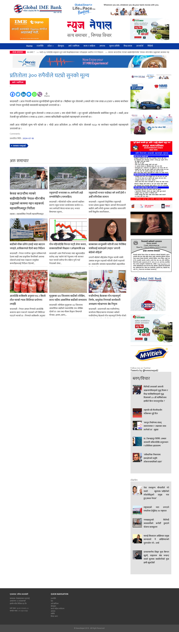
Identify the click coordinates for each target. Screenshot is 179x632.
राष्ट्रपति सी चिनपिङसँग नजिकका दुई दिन (153, 412)
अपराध (102, 46)
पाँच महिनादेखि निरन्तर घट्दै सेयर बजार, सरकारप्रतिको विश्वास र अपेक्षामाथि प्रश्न (67, 246)
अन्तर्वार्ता (139, 46)
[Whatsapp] (34, 93)
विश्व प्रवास (128, 46)
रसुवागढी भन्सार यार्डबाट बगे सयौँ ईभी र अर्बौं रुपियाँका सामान (107, 195)
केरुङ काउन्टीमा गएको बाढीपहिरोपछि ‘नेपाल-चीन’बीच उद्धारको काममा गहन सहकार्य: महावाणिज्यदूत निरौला (116, 52)
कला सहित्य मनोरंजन (57, 608)
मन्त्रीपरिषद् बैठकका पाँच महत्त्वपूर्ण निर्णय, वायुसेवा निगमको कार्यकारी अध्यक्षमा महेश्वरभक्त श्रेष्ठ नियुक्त (104, 300)
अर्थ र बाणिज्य (73, 46)
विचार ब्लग (54, 616)
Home (29, 46)
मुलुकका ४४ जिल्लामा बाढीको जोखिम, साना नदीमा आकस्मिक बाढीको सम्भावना (68, 298)
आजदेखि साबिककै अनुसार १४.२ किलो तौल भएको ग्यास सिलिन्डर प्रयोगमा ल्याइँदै (28, 300)
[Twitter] (18, 93)
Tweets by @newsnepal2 (144, 370)
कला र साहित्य (89, 46)
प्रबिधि (53, 613)
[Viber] (39, 93)
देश (52, 600)
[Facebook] (12, 93)
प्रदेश (50, 46)
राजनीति (40, 46)
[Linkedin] (23, 93)
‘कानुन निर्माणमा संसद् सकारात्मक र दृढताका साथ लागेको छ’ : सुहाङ (155, 426)
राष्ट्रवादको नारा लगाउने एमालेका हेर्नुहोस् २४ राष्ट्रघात (156, 509)
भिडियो (150, 46)
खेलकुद (61, 46)
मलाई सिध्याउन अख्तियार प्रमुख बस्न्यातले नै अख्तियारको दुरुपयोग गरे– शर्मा (156, 539)
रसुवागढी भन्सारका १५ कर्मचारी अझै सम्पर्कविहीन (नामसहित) (66, 195)
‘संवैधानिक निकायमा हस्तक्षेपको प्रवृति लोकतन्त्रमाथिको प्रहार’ (153, 458)
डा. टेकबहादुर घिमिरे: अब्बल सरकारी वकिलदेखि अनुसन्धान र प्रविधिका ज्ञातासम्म (156, 442)
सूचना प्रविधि (114, 46)
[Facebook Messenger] (28, 93)
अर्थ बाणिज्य (54, 603)
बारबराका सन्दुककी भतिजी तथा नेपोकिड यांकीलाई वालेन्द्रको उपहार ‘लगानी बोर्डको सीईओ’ (107, 248)
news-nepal (19, 145)
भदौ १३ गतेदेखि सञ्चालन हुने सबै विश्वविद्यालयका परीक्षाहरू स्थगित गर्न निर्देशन (35, 52)
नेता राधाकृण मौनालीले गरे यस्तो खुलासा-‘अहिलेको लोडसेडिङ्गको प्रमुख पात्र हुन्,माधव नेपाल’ (156, 493)
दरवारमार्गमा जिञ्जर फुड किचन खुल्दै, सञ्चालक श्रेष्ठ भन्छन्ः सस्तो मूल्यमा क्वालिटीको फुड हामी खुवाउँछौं (156, 557)
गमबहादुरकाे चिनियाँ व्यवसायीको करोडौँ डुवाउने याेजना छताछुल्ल (156, 523)
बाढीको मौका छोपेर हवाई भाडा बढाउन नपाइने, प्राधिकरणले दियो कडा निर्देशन (27, 246)
